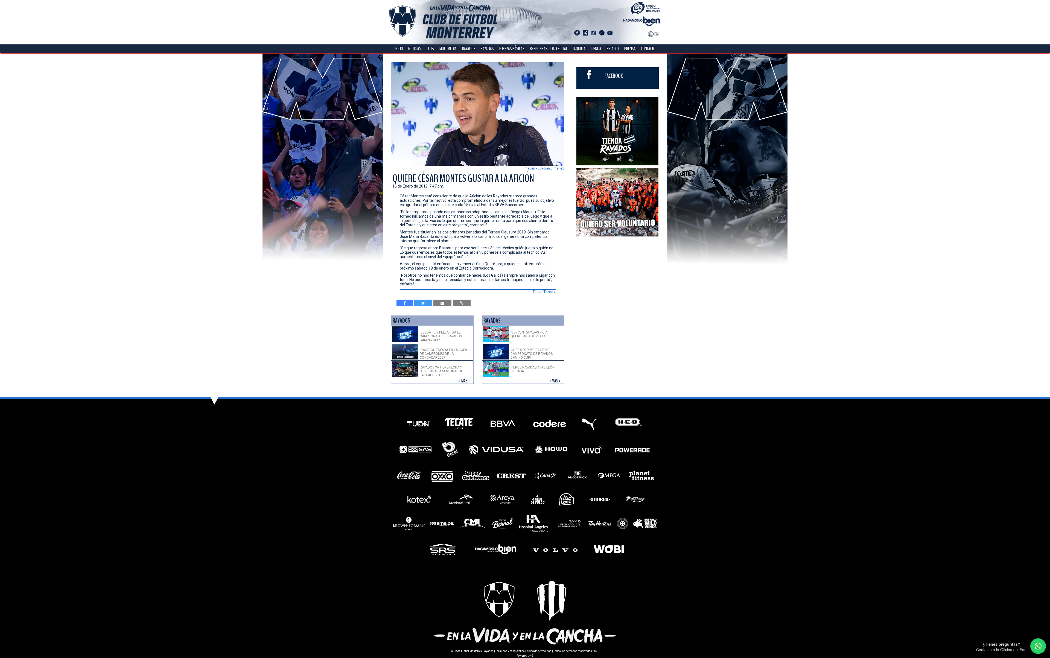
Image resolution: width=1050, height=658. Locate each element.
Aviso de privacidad (539, 651)
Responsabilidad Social (548, 49)
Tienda (596, 49)
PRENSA (630, 49)
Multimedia (448, 49)
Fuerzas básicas (511, 49)
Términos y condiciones (510, 651)
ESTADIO (613, 49)
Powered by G (525, 655)
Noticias (414, 49)
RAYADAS (487, 49)
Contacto (648, 49)
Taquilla (579, 49)
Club (430, 49)
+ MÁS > (465, 381)
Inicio (399, 49)
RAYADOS (469, 49)
